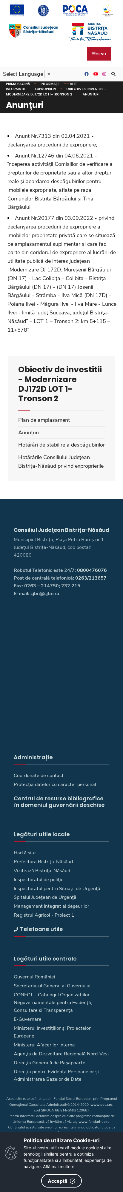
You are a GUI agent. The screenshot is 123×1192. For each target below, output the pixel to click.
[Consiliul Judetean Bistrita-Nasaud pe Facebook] (85, 74)
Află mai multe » (58, 1166)
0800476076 (92, 570)
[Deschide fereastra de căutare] (112, 74)
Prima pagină (18, 83)
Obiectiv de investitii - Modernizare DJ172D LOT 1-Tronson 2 (56, 92)
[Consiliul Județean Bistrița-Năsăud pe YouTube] (94, 74)
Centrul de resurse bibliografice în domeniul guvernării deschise (59, 802)
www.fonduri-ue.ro (94, 1121)
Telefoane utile (41, 929)
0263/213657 (91, 578)
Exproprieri (45, 89)
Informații (50, 83)
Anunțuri (91, 94)
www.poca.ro (101, 1104)
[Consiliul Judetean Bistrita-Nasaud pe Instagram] (103, 74)
